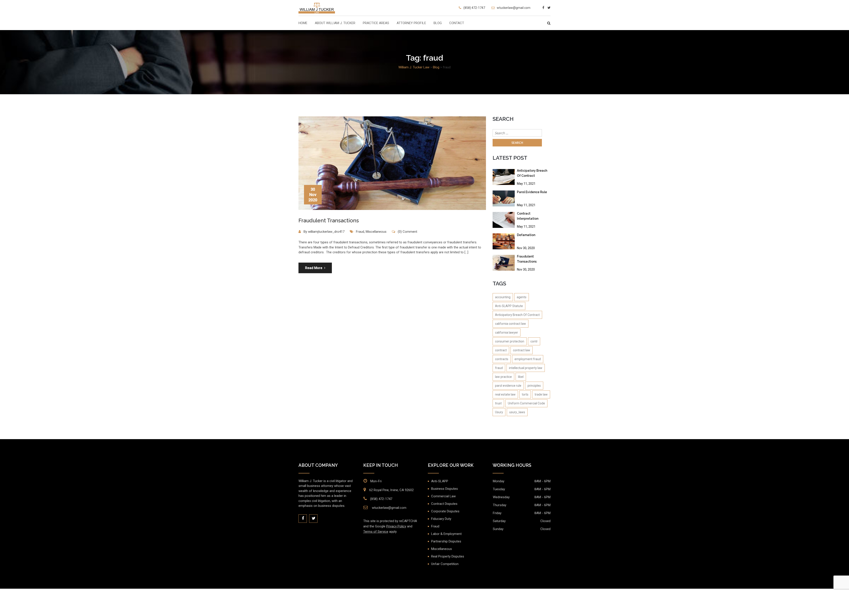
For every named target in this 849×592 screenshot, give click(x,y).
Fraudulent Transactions (328, 220)
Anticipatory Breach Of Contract (532, 173)
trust (498, 403)
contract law (521, 350)
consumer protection (509, 341)
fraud (499, 368)
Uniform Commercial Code (526, 403)
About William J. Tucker (335, 23)
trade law (541, 394)
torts (525, 394)
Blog (438, 23)
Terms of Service (375, 532)
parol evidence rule (508, 385)
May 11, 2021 (526, 183)
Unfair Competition (445, 564)
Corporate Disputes (445, 511)
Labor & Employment (446, 534)
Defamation (526, 235)
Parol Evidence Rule (532, 192)
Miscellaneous (376, 232)
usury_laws (517, 412)
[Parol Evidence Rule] (504, 198)
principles (534, 385)
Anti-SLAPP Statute (509, 306)
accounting (503, 297)
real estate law (505, 394)
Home (302, 23)
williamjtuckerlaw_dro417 (326, 232)
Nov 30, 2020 (526, 248)
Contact (456, 23)
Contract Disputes (444, 504)
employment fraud (527, 359)
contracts (501, 359)
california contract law (510, 323)
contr (534, 341)
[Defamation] (504, 241)
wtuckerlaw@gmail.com (513, 8)
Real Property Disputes (447, 556)
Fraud (360, 232)
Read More (313, 268)
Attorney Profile (411, 23)
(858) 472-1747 (474, 8)
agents (521, 297)
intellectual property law (525, 368)
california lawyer (506, 332)
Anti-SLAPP (439, 481)
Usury (499, 412)
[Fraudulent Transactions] (504, 263)
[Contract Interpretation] (504, 220)
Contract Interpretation (527, 216)
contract (501, 350)
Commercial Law (443, 496)
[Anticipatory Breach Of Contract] (504, 177)
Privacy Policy (396, 526)
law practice (503, 377)
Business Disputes (444, 489)
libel (521, 377)
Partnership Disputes (446, 541)
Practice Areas (376, 23)
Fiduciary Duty (441, 519)
